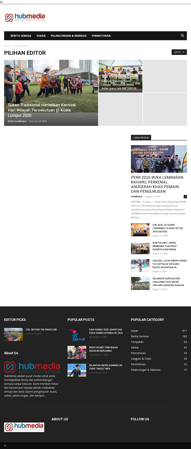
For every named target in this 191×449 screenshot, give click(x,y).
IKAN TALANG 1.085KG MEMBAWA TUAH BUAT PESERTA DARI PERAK (165, 246)
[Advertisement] (119, 17)
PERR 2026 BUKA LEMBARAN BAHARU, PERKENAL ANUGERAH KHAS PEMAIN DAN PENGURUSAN (157, 184)
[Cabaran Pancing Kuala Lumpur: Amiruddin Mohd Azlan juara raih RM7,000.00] (121, 74)
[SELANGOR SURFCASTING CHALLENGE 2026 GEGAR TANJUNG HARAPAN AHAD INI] (140, 283)
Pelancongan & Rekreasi (69, 35)
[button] (182, 36)
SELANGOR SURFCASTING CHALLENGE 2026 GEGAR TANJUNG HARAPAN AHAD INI (168, 282)
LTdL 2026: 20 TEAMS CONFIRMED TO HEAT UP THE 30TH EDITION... (168, 228)
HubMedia (137, 196)
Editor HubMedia (17, 121)
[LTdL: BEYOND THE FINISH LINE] (13, 334)
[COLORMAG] (32, 372)
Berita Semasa (21, 35)
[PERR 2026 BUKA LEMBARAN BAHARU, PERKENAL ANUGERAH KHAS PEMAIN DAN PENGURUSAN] (159, 159)
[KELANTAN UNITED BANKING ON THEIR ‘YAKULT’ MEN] (77, 370)
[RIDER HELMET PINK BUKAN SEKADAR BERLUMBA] (77, 352)
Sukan (41, 35)
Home (7, 45)
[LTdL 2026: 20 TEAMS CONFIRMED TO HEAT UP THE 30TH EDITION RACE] (140, 229)
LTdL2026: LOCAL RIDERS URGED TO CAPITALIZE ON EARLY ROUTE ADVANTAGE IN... (170, 264)
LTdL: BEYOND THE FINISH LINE (41, 329)
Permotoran (101, 35)
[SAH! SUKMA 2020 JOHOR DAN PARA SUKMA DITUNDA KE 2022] (77, 334)
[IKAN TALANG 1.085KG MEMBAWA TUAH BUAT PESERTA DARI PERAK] (140, 247)
